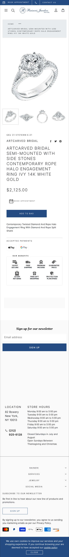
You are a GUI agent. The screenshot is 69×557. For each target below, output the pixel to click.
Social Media (34, 486)
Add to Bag (26, 213)
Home (11, 24)
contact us (49, 2)
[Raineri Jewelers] (34, 10)
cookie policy (50, 547)
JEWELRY (34, 480)
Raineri (34, 468)
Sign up (15, 511)
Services (34, 474)
